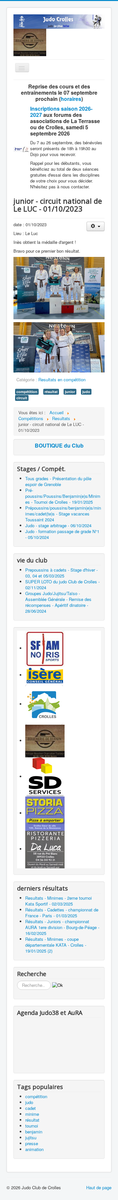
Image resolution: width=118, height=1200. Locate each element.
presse (31, 1143)
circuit (21, 397)
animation (34, 1149)
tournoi (31, 1126)
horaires (71, 99)
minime (32, 1114)
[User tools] (96, 226)
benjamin (33, 1132)
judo (86, 391)
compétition (26, 391)
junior (70, 391)
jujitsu (30, 1137)
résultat (51, 391)
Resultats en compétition (62, 379)
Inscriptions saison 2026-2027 (61, 111)
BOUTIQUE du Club (59, 445)
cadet (30, 1108)
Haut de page (98, 1187)
